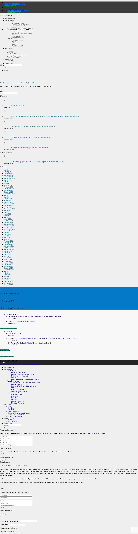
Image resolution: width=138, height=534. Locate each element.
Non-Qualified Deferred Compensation (22, 33)
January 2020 (8, 263)
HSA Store (14, 43)
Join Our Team (12, 62)
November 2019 (9, 266)
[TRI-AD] (6, 15)
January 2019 (8, 281)
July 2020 (7, 253)
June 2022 (7, 214)
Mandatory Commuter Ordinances (17, 55)
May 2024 (7, 183)
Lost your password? (7, 531)
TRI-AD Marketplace (13, 39)
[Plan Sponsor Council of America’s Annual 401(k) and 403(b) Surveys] (14, 79)
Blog (9, 49)
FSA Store (14, 41)
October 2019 (8, 268)
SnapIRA (14, 44)
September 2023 (9, 194)
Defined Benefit (16, 32)
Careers (2, 362)
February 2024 (9, 187)
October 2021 (8, 227)
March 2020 (8, 259)
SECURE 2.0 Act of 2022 (14, 56)
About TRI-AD (10, 59)
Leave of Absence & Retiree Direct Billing (25, 379)
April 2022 (7, 217)
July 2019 (7, 273)
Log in (15, 528)
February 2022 (9, 221)
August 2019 (8, 271)
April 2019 (7, 278)
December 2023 (9, 188)
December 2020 (9, 244)
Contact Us (9, 63)
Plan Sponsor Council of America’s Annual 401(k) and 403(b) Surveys (20, 83)
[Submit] (1, 95)
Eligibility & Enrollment (18, 23)
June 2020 (7, 254)
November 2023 (9, 190)
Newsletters (11, 51)
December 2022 (9, 204)
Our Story (10, 60)
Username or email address (9, 521)
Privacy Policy (19, 364)
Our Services (9, 20)
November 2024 (9, 175)
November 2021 (9, 226)
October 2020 (8, 248)
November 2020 (9, 246)
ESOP (13, 35)
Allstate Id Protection (17, 45)
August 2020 (8, 251)
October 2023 (8, 192)
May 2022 (7, 215)
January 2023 (8, 202)
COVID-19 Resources (14, 57)
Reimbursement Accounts (18, 25)
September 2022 (9, 209)
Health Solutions (12, 22)
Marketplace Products (17, 40)
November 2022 (9, 205)
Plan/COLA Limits (12, 53)
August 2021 (8, 231)
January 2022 (8, 222)
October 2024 (8, 177)
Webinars (10, 52)
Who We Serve (10, 18)
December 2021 (9, 224)
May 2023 (7, 197)
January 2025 (8, 172)
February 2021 (9, 241)
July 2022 (7, 212)
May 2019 (7, 276)
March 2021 (8, 239)
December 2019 (9, 264)
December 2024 (9, 173)
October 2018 (8, 285)
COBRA (14, 27)
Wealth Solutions (13, 381)
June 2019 (7, 275)
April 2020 (7, 258)
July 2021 (7, 232)
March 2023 (8, 199)
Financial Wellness (17, 46)
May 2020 (7, 256)
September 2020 (9, 249)
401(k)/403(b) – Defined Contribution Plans (25, 383)
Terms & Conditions (6, 364)
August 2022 (8, 210)
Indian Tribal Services (17, 36)
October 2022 (8, 207)
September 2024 (9, 178)
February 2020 (9, 261)
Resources (8, 48)
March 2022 (8, 219)
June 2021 (7, 234)
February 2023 (9, 200)
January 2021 (8, 243)
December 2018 (9, 283)
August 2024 (8, 180)
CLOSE (3, 460)
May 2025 (7, 170)
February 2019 (9, 280)
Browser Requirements (32, 364)
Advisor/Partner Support (18, 37)
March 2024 (8, 185)
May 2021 (7, 236)
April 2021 (7, 237)
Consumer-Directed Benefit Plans (20, 24)
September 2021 (9, 229)
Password (4, 524)
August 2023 (8, 195)
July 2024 (7, 182)
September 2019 (9, 270)
